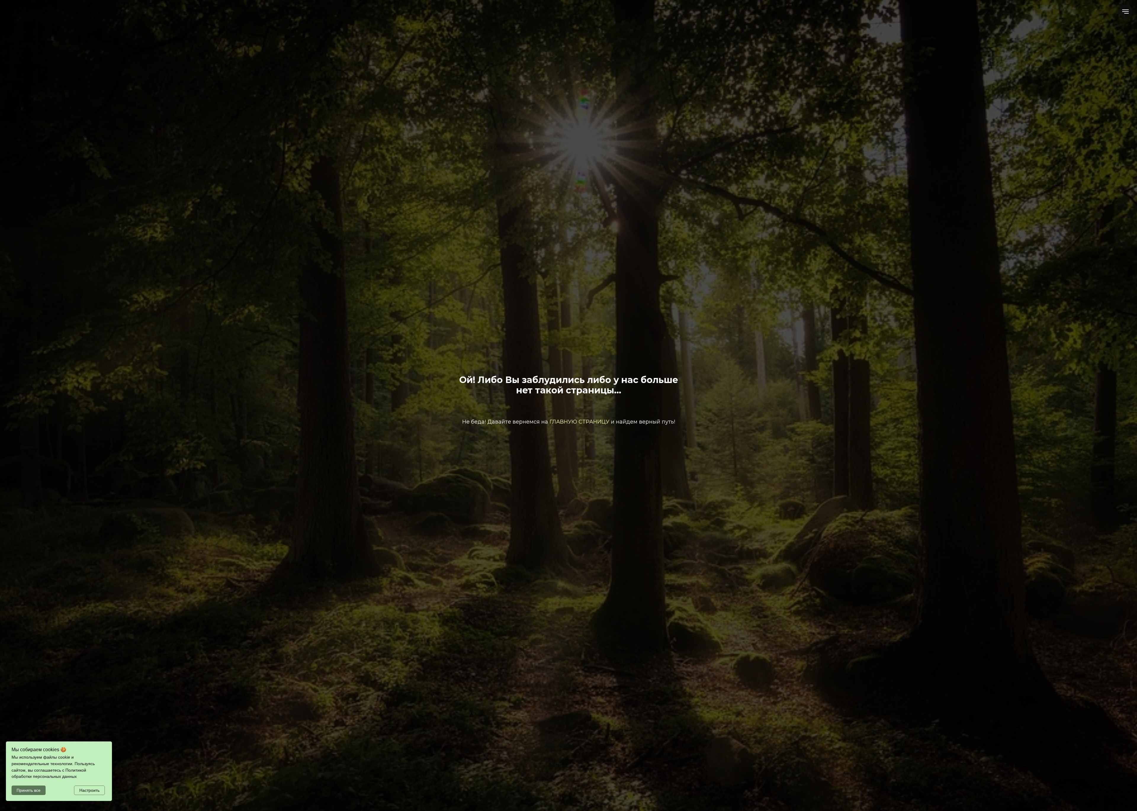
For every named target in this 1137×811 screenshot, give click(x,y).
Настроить (89, 790)
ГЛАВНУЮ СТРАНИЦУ (579, 422)
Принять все (29, 790)
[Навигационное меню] (1125, 11)
